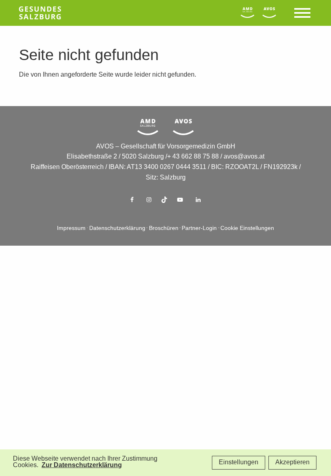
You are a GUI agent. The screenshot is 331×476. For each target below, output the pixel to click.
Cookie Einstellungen (247, 228)
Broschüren (163, 228)
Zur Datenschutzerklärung (82, 465)
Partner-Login (199, 228)
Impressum (71, 228)
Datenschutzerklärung (117, 228)
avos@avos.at (244, 156)
